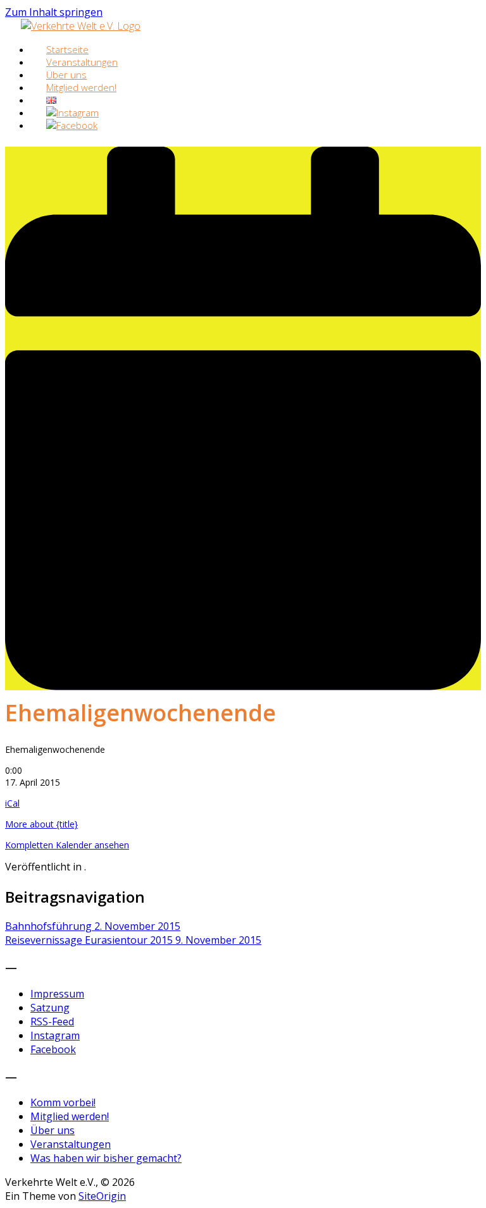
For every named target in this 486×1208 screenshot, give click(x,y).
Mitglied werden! (81, 87)
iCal (12, 803)
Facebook (53, 1049)
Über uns (52, 1130)
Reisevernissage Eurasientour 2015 (133, 940)
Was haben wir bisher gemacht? (106, 1158)
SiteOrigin (102, 1196)
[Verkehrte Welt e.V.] (80, 26)
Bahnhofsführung (92, 926)
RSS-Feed (52, 1021)
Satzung (50, 1008)
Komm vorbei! (63, 1102)
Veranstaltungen (70, 1144)
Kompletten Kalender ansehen (67, 845)
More (41, 824)
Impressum (57, 994)
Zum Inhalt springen (54, 12)
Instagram (55, 1035)
